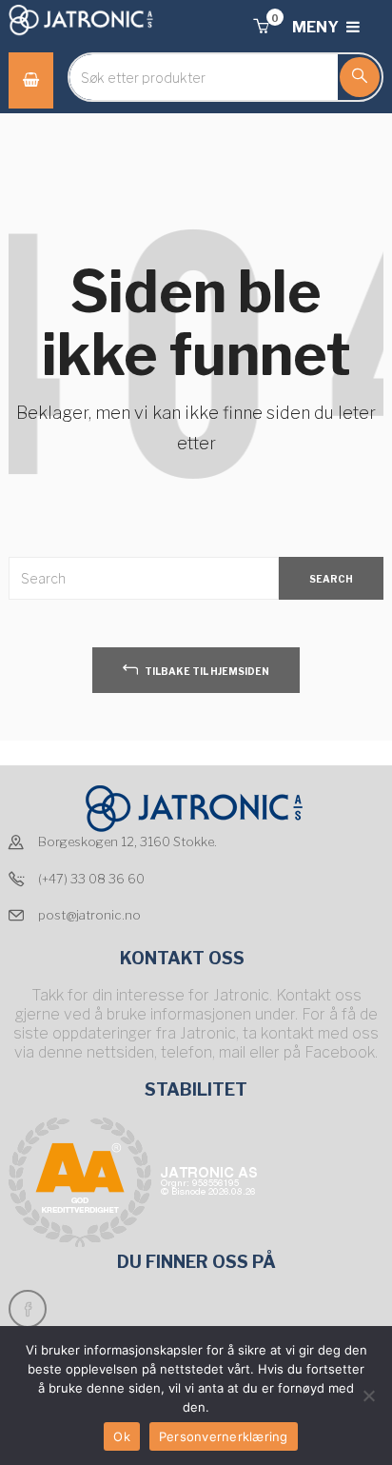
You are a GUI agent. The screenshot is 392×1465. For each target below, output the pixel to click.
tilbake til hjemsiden (206, 671)
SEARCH (331, 578)
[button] (260, 27)
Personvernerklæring (223, 1436)
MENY (317, 27)
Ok (121, 1436)
